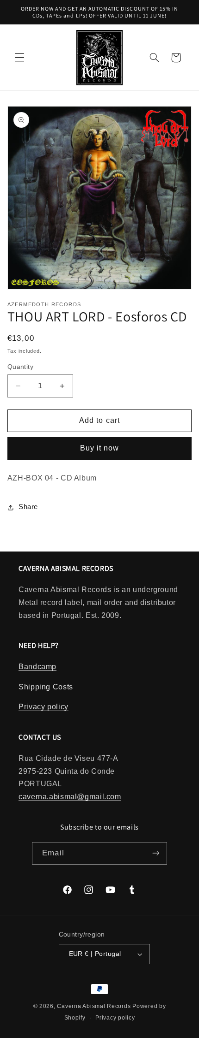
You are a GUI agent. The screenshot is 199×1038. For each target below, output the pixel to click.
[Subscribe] (155, 853)
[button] (19, 57)
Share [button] (28, 506)
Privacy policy (43, 707)
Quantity (20, 366)
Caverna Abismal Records (94, 1006)
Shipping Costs (46, 687)
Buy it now (99, 448)
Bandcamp (37, 666)
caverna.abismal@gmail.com (70, 797)
